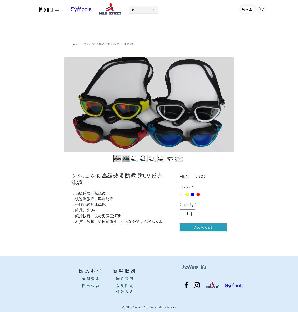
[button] (49, 9)
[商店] (261, 9)
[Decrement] (183, 214)
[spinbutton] (187, 214)
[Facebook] (186, 285)
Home (74, 44)
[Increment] (191, 214)
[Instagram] (197, 285)
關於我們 (91, 271)
